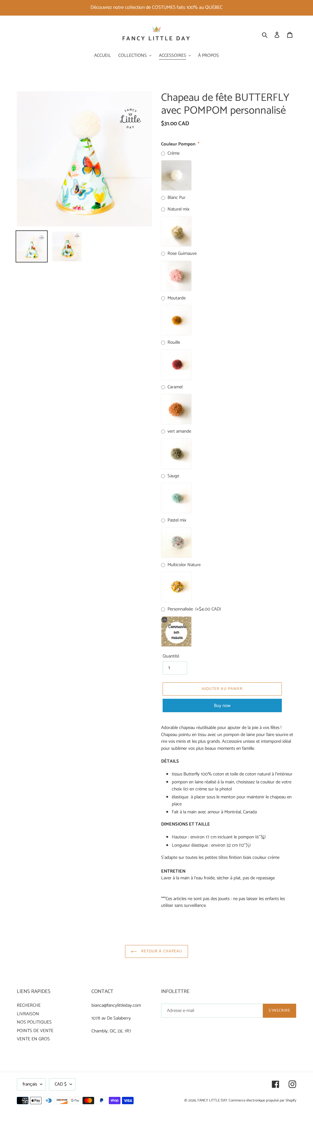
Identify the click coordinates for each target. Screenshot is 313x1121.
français (30, 1084)
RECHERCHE (29, 1005)
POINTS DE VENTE (35, 1031)
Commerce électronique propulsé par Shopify (262, 1100)
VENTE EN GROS (33, 1039)
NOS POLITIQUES (34, 1022)
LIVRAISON (28, 1014)
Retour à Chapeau (161, 951)
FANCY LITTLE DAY (212, 1100)
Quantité (171, 656)
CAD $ (61, 1084)
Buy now (222, 705)
